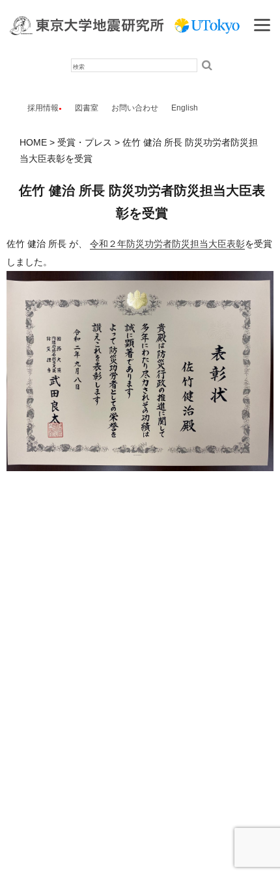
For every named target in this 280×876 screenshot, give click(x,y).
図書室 (86, 107)
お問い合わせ (134, 107)
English (184, 107)
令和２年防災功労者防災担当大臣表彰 (167, 243)
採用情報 (43, 107)
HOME (33, 142)
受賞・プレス (84, 142)
